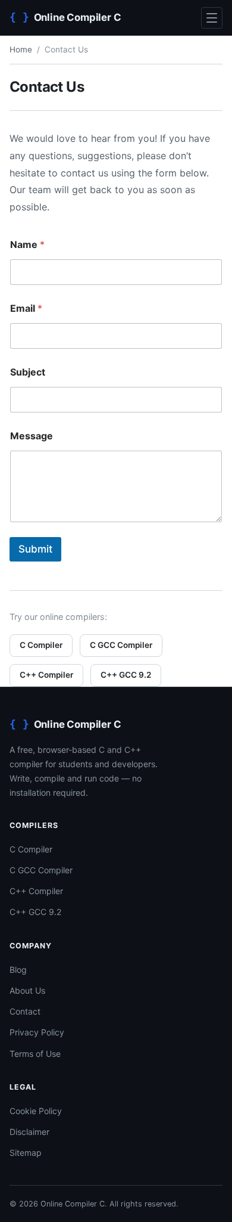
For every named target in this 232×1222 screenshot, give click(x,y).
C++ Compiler (46, 675)
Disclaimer (29, 1132)
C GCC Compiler (121, 645)
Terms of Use (35, 1054)
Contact (25, 1011)
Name (27, 244)
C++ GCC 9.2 (126, 675)
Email (26, 308)
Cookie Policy (36, 1111)
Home (21, 49)
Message (31, 436)
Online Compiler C (72, 1203)
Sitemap (26, 1152)
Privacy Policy (37, 1032)
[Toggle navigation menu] (211, 18)
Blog (18, 969)
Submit (35, 549)
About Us (27, 990)
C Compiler (41, 645)
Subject (27, 372)
